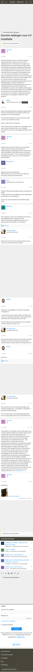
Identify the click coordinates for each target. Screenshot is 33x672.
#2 (31, 107)
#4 (31, 168)
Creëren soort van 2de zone (13, 567)
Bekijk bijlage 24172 (20, 470)
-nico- (7, 568)
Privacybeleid (4, 658)
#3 (31, 143)
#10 (31, 353)
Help (2, 661)
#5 (31, 187)
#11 (31, 403)
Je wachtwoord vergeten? (8, 621)
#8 (31, 306)
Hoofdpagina (4, 664)
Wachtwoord (4, 615)
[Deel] (29, 57)
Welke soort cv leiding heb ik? (14, 555)
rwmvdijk (8, 563)
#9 (31, 335)
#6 (31, 213)
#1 (31, 56)
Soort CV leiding (10, 549)
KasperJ (8, 556)
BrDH (7, 551)
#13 (31, 481)
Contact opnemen (5, 651)
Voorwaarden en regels (7, 654)
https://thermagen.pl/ (14, 496)
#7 (31, 237)
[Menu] (2, 2)
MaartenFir (8, 546)
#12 (31, 427)
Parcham (9, 49)
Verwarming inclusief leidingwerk (20, 546)
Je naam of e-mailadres (7, 609)
